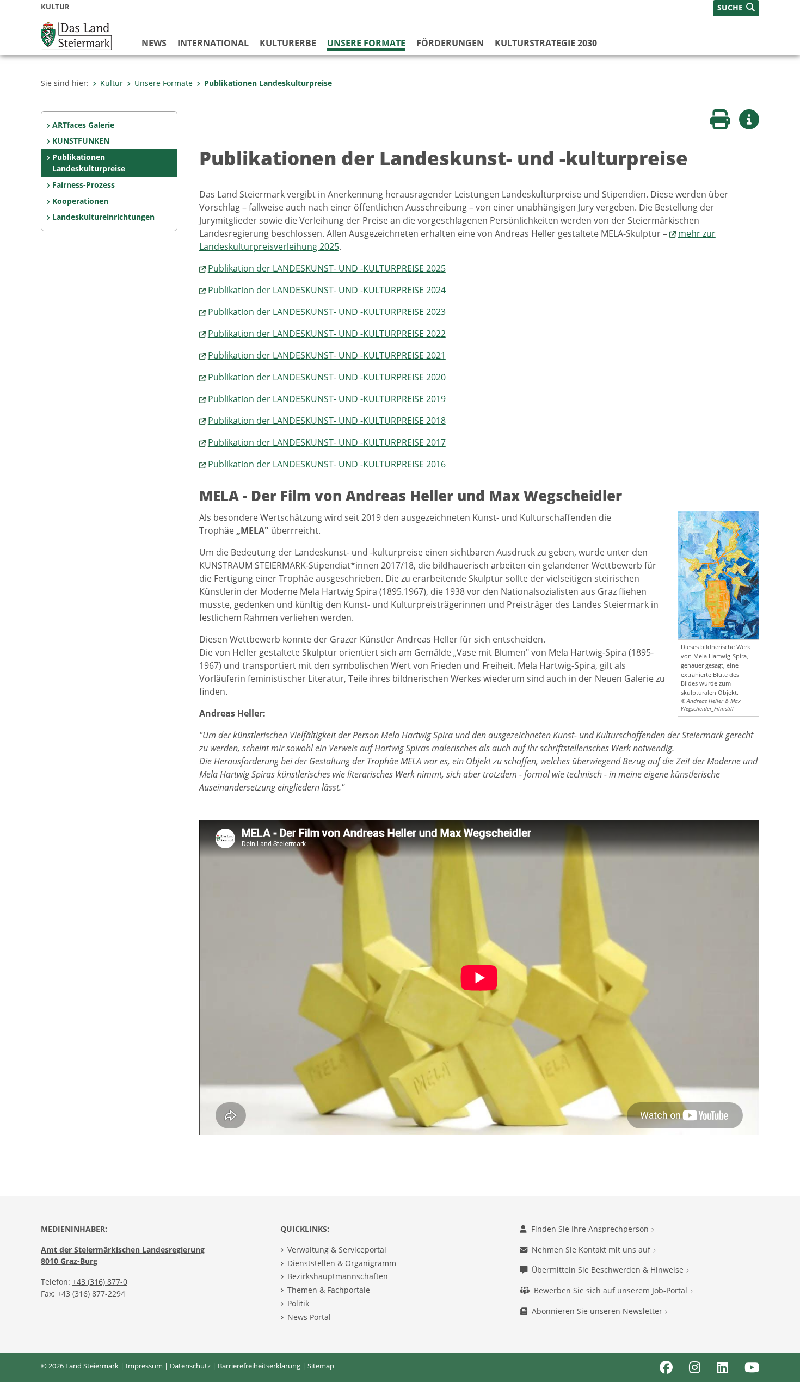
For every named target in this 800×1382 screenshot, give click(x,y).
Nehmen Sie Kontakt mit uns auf (592, 1249)
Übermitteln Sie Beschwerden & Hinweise (609, 1269)
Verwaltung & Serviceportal (336, 1249)
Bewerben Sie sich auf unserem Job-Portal (612, 1290)
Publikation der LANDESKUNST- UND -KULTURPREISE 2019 (327, 399)
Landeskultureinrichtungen (103, 217)
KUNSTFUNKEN (80, 140)
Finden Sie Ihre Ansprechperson (591, 1229)
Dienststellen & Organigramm (341, 1263)
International (213, 43)
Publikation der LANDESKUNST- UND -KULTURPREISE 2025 (327, 268)
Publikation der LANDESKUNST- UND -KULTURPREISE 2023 (327, 312)
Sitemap (320, 1366)
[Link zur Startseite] (76, 35)
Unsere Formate (366, 43)
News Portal (309, 1317)
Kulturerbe (288, 43)
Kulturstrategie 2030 (546, 43)
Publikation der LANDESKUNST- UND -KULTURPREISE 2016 (327, 464)
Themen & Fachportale (328, 1290)
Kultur (111, 83)
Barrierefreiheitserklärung (259, 1366)
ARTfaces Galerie (83, 125)
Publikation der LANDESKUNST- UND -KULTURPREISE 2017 (327, 442)
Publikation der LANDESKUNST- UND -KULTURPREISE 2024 (327, 290)
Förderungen (450, 43)
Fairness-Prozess (83, 185)
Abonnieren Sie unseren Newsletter (598, 1311)
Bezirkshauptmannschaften (337, 1276)
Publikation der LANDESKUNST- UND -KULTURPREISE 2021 (327, 355)
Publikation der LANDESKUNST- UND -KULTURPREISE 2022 (327, 334)
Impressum (144, 1366)
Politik (298, 1303)
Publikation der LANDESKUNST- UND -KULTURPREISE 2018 (327, 421)
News (154, 43)
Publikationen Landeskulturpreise (268, 83)
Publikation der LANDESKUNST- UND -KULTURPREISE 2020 (327, 377)
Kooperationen (80, 201)
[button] (736, 8)
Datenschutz (190, 1366)
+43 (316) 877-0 (99, 1281)
